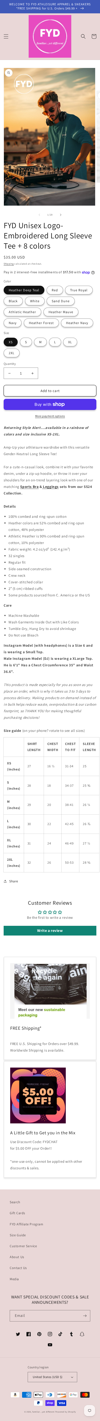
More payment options (50, 416)
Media (14, 1279)
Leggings (51, 486)
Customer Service (23, 1246)
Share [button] (13, 881)
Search (15, 1202)
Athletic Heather (22, 312)
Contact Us (18, 1268)
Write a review (50, 930)
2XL (12, 353)
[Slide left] (39, 214)
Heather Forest (41, 323)
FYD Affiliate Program (26, 1224)
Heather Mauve (61, 312)
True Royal (79, 290)
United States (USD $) (47, 1377)
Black (13, 301)
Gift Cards (17, 1213)
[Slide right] (60, 214)
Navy (13, 323)
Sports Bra (29, 486)
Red (55, 290)
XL (70, 342)
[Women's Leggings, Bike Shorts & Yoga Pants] (42, 486)
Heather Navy (77, 323)
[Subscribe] (84, 1315)
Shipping (9, 263)
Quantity (10, 364)
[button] (6, 36)
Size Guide (18, 1235)
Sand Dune (61, 301)
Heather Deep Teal (24, 290)
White (35, 301)
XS (11, 342)
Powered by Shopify (65, 1411)
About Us (17, 1257)
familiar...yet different (43, 1411)
